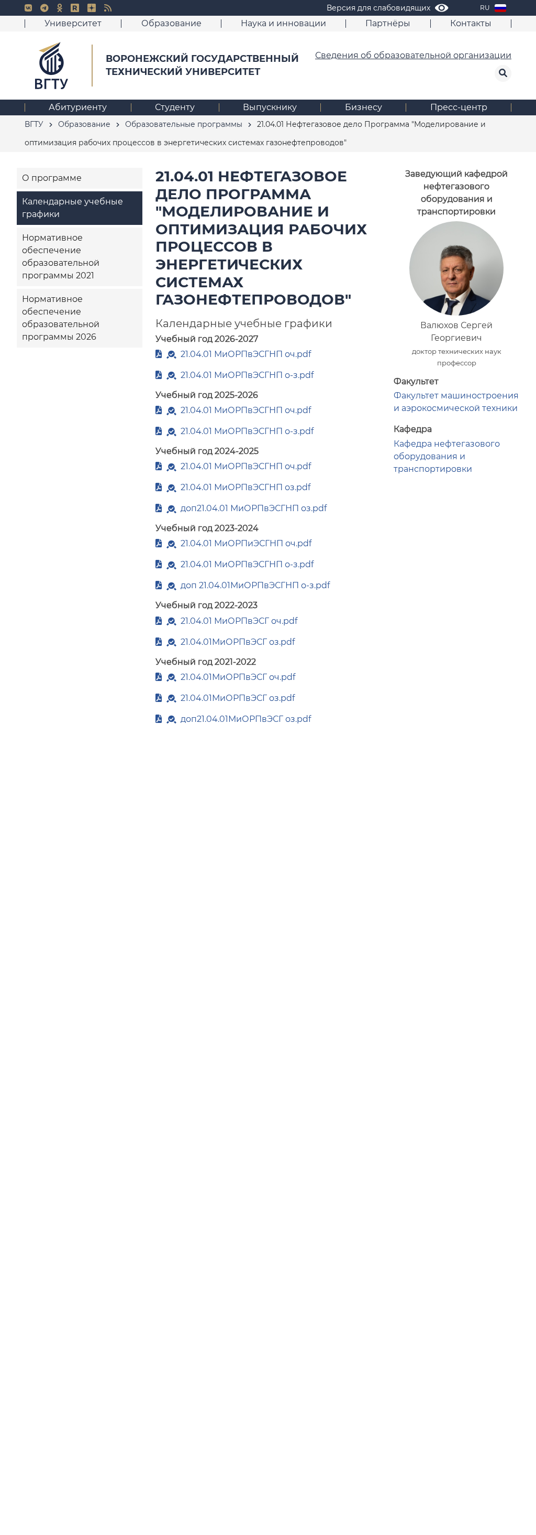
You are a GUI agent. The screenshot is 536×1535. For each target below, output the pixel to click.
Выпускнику (270, 107)
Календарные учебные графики (72, 208)
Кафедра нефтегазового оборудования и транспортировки (447, 456)
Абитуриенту (78, 107)
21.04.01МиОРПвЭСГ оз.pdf (238, 642)
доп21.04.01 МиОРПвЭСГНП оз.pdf (254, 508)
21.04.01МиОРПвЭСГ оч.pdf (238, 677)
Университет (73, 23)
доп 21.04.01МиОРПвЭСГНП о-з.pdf (255, 585)
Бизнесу (363, 107)
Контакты (471, 23)
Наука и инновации (283, 23)
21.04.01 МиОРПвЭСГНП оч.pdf (246, 354)
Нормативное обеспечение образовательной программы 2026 (60, 318)
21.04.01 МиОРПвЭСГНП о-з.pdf (247, 375)
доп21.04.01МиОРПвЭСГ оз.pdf (246, 719)
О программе (52, 178)
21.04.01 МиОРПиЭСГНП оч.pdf (246, 543)
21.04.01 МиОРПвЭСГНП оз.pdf (245, 487)
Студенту (175, 107)
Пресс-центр (458, 107)
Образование (171, 23)
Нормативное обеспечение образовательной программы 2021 (60, 256)
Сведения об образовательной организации (413, 55)
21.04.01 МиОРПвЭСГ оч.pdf (239, 621)
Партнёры (387, 23)
